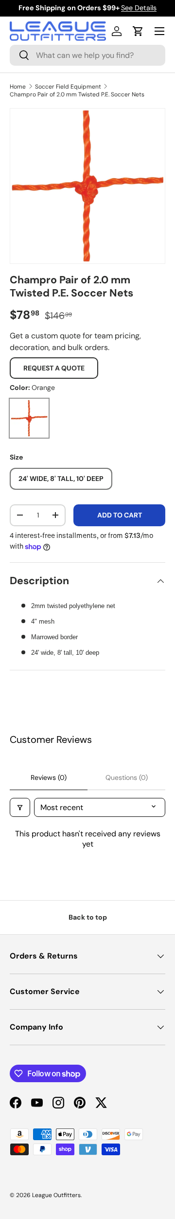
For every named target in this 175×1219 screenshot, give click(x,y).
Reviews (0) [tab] (49, 777)
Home (18, 87)
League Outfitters (56, 1195)
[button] (138, 31)
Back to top (88, 917)
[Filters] (20, 807)
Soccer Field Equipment (68, 87)
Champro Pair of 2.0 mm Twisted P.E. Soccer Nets (77, 94)
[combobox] (87, 55)
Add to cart (119, 515)
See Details (139, 7)
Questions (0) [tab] (126, 777)
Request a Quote (54, 368)
